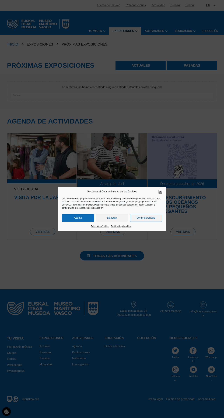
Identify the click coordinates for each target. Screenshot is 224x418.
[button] (160, 191)
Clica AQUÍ (67, 205)
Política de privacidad (121, 226)
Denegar (112, 217)
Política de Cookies (100, 226)
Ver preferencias (146, 217)
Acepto (78, 217)
